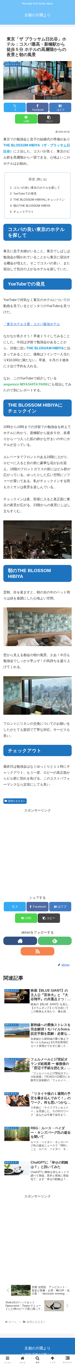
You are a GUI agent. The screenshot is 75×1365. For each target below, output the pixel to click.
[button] (49, 119)
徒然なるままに (16, 800)
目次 (32, 179)
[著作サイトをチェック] (20, 941)
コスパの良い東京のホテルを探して (36, 187)
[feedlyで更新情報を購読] (55, 941)
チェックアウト (23, 211)
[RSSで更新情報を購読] (37, 951)
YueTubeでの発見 (25, 193)
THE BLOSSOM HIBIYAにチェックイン (39, 199)
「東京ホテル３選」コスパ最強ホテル (31, 324)
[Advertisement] (37, 1237)
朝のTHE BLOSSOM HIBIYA (31, 205)
